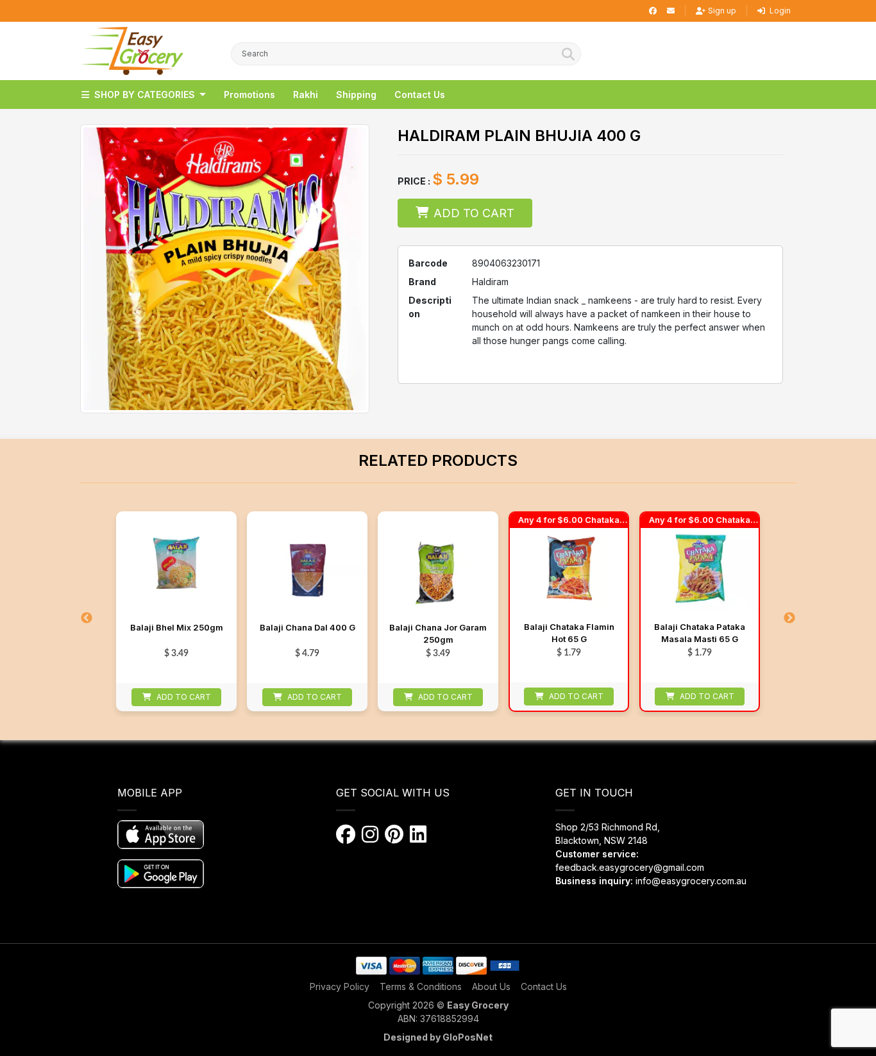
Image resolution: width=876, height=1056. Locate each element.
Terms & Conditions (421, 986)
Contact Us (544, 986)
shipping (356, 94)
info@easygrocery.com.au (691, 880)
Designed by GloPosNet (438, 1037)
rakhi (305, 94)
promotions (249, 94)
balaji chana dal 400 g (307, 627)
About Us (491, 986)
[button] (131, 51)
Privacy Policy (339, 986)
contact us (419, 94)
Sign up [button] (722, 10)
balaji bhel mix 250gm (176, 627)
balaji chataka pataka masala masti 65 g (699, 633)
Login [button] (779, 10)
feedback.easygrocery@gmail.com (629, 867)
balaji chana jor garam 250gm (438, 633)
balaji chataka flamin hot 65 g (569, 633)
